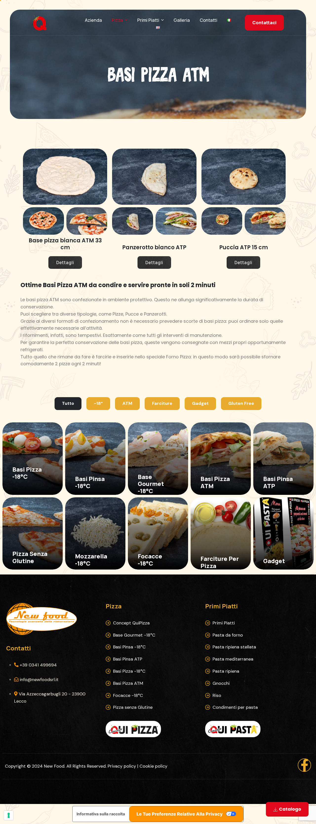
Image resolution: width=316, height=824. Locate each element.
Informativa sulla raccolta (101, 813)
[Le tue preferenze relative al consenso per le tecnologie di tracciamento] (8, 815)
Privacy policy (122, 766)
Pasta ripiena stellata (234, 647)
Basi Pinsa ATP (127, 659)
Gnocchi (221, 683)
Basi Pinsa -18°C (129, 647)
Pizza (117, 20)
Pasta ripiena (226, 671)
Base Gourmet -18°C (134, 635)
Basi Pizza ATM (128, 683)
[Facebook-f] (304, 765)
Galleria (182, 20)
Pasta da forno (228, 635)
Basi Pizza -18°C (129, 671)
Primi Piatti (148, 20)
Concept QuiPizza (131, 623)
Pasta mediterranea (233, 659)
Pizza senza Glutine (133, 707)
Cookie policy (153, 766)
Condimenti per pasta (235, 707)
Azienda (93, 20)
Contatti (208, 20)
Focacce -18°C (128, 695)
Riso (217, 695)
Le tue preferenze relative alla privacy (180, 814)
